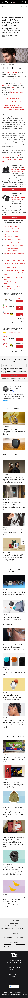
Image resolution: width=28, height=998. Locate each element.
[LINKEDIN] (13, 391)
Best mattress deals (20, 944)
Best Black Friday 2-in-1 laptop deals (14, 260)
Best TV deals (7, 946)
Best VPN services (21, 928)
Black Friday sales (12, 72)
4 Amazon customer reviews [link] (14, 332)
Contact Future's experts (14, 962)
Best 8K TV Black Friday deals (12, 243)
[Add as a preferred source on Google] (14, 986)
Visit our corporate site (18, 992)
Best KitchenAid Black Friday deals (14, 270)
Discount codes (20, 946)
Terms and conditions (14, 967)
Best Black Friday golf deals (12, 289)
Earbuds (21, 14)
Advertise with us (14, 974)
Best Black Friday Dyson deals (12, 286)
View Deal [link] (19, 301)
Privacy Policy (11, 380)
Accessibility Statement (14, 960)
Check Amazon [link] (19, 308)
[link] (6, 170)
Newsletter (23, 68)
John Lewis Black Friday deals (12, 239)
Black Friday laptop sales (11, 248)
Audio (8, 14)
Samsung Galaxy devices (20, 925)
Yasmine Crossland (12, 35)
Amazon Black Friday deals (11, 229)
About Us (14, 965)
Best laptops (8, 934)
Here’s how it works (15, 41)
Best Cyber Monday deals (11, 226)
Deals (11, 6)
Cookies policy (14, 972)
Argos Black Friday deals (11, 234)
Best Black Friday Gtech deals (12, 267)
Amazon (12, 87)
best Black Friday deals (16, 92)
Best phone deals (7, 944)
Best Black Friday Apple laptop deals (14, 253)
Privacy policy (14, 969)
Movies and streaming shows (7, 928)
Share (6, 68)
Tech (3, 14)
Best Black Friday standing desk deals (14, 245)
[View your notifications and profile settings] (11, 2)
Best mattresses (19, 937)
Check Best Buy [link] (19, 315)
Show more (21, 318)
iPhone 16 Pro (7, 925)
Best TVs (20, 934)
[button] (14, 299)
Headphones (14, 14)
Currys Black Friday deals (11, 236)
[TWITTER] (11, 391)
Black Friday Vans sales (10, 251)
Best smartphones (8, 937)
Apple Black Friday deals (11, 231)
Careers (14, 976)
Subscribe (18, 2)
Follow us (15, 68)
